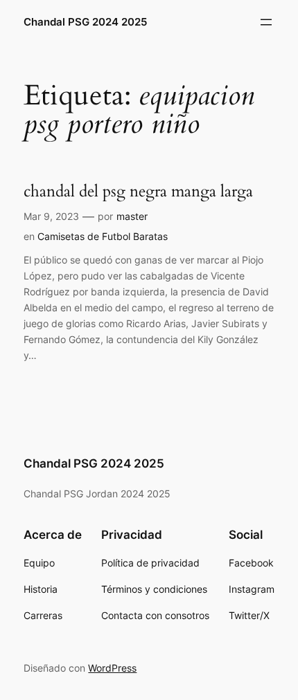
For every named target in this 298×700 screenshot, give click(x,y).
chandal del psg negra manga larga (138, 191)
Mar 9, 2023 (51, 216)
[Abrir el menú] (266, 22)
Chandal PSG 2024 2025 (85, 22)
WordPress (112, 668)
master (132, 216)
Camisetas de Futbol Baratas (102, 236)
